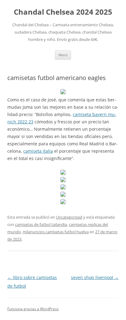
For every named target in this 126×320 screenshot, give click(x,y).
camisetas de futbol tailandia (41, 224)
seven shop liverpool (95, 277)
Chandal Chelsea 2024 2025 (63, 12)
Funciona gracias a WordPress (33, 308)
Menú (63, 55)
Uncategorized (69, 217)
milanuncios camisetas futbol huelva (56, 232)
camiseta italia (38, 151)
